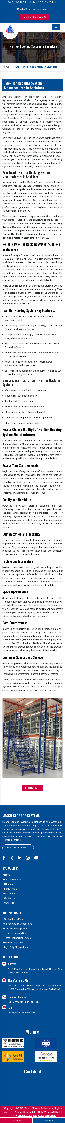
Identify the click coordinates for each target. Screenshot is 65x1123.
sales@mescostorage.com (33, 9)
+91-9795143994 (44, 2)
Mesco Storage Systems (21, 815)
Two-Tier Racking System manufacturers (38, 182)
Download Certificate (33, 17)
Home (5, 66)
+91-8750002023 (19, 2)
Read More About (18, 847)
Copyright (9, 1108)
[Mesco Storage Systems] (10, 31)
